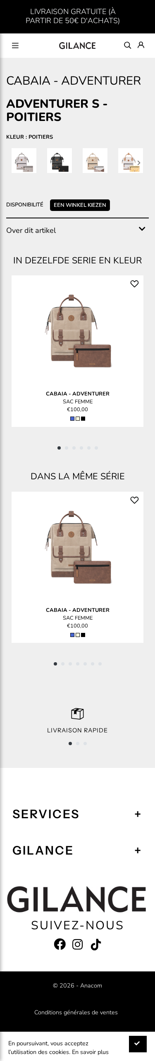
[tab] (77, 230)
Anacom (91, 985)
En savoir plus (90, 1052)
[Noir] (83, 419)
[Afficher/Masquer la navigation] (15, 45)
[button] (59, 447)
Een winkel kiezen (80, 205)
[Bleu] (72, 419)
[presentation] (16, 162)
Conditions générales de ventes (76, 1012)
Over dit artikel (31, 230)
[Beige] (78, 419)
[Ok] (138, 1044)
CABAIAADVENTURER (78, 394)
